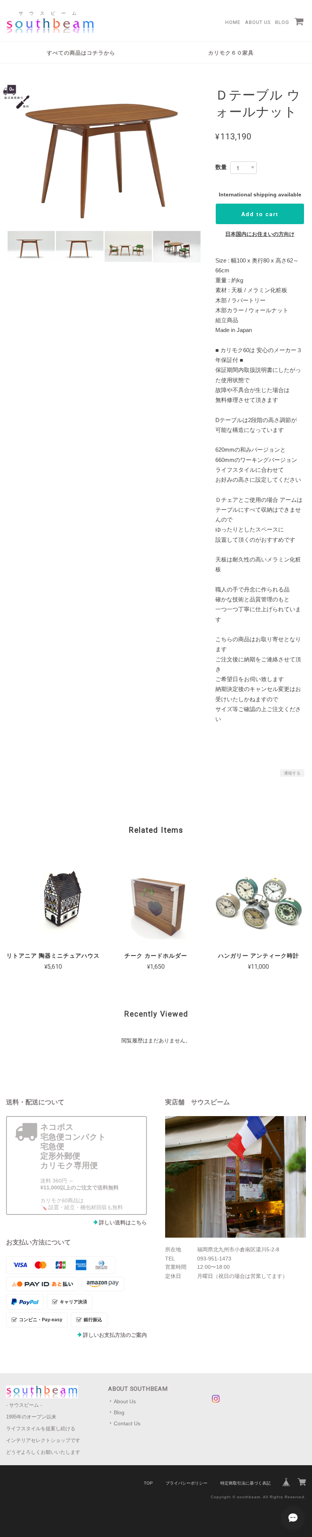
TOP (148, 1483)
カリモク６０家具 (231, 53)
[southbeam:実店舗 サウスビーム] (235, 1177)
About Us (258, 22)
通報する (292, 773)
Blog (282, 22)
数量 (221, 167)
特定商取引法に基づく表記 (245, 1483)
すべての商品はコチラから (81, 53)
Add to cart (260, 214)
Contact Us (127, 1423)
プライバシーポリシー (186, 1483)
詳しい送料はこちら (123, 1222)
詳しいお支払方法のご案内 (115, 1335)
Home (232, 22)
